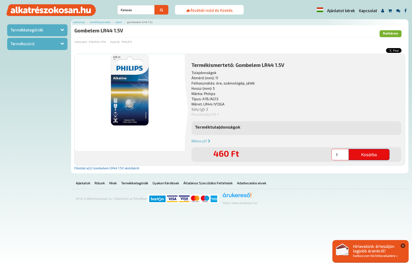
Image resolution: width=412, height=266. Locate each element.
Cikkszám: (81, 42)
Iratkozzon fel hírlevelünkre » (375, 256)
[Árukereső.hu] (235, 197)
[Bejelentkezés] (383, 10)
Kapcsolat (368, 10)
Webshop (79, 22)
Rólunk (100, 183)
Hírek (113, 183)
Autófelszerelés (100, 22)
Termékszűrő (22, 43)
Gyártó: (115, 42)
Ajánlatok (83, 183)
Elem (118, 22)
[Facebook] (405, 10)
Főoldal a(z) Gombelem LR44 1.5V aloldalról (106, 168)
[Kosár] (390, 10)
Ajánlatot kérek (341, 10)
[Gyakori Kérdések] (398, 10)
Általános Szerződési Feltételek (208, 183)
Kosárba (369, 154)
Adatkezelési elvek (251, 183)
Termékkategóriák (26, 29)
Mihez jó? (199, 141)
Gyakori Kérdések (166, 183)
